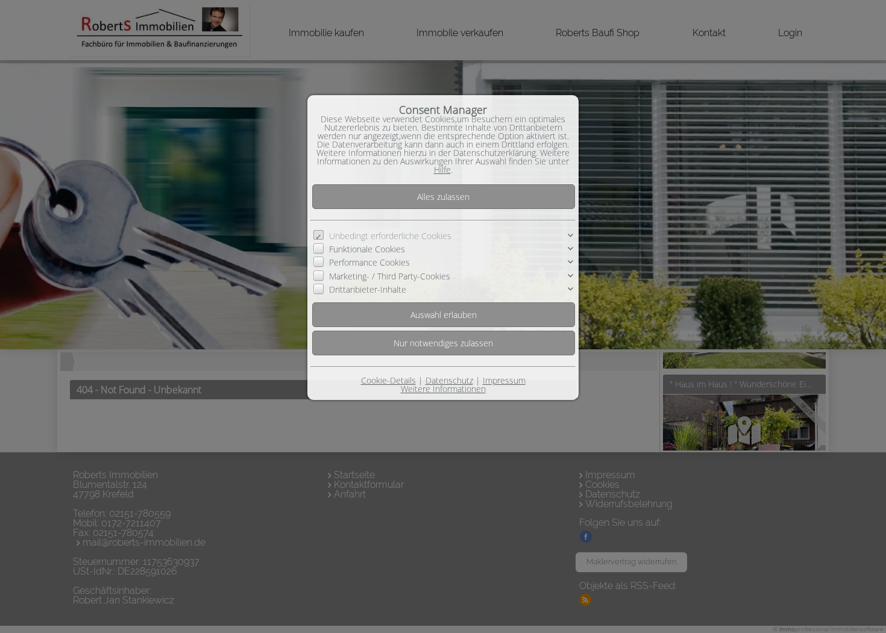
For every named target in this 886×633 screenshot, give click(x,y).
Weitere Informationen (443, 388)
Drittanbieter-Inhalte (367, 289)
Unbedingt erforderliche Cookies (390, 236)
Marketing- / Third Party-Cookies (389, 276)
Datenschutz (449, 380)
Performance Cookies (369, 262)
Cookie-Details (388, 380)
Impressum (504, 380)
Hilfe (442, 169)
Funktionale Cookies (367, 249)
